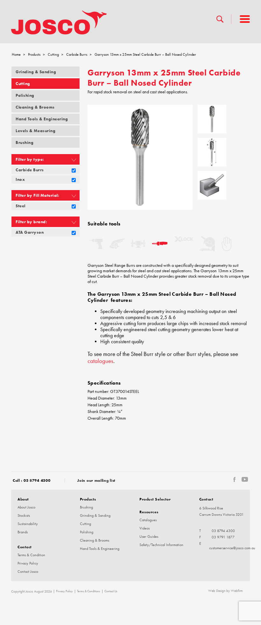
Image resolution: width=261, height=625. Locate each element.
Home (16, 54)
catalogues (100, 361)
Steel (20, 205)
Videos (144, 528)
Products (34, 54)
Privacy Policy (28, 563)
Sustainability (28, 524)
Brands (23, 532)
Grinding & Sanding (36, 71)
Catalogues (148, 520)
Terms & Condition (31, 555)
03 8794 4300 (37, 480)
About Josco (26, 507)
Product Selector (155, 499)
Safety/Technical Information (161, 545)
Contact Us (110, 591)
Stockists (24, 515)
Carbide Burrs (76, 54)
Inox (20, 179)
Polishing (25, 95)
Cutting (53, 54)
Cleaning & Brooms (35, 107)
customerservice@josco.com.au (232, 548)
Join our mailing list (96, 480)
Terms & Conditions (88, 591)
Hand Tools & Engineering (42, 119)
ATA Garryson (30, 232)
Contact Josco (28, 571)
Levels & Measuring (35, 130)
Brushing (24, 142)
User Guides (148, 536)
